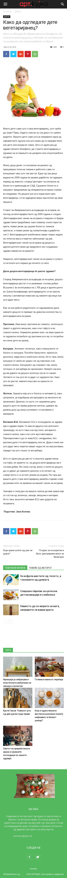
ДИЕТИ (18, 11)
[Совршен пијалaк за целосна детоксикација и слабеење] (11, 594)
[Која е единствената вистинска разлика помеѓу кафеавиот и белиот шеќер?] (49, 698)
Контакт (33, 868)
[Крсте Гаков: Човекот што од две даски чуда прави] (17, 698)
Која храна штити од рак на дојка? (17, 552)
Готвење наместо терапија (49, 679)
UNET (22, 874)
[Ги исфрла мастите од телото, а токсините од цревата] (11, 579)
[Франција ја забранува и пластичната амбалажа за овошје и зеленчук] (17, 667)
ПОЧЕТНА (7, 11)
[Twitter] (38, 857)
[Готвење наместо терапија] (49, 667)
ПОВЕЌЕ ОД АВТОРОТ (40, 568)
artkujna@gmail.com (43, 835)
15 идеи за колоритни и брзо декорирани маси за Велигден (50, 553)
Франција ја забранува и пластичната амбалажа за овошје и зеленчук (17, 682)
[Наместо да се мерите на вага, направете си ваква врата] (11, 609)
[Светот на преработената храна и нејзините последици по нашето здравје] (17, 736)
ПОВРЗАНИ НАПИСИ (15, 568)
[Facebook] (29, 857)
